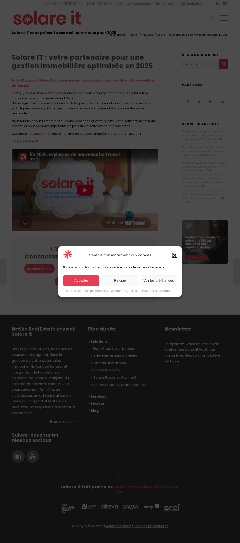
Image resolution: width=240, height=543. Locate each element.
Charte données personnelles (87, 291)
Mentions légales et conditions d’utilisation (141, 291)
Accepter (81, 281)
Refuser (120, 281)
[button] (174, 255)
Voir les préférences (158, 281)
